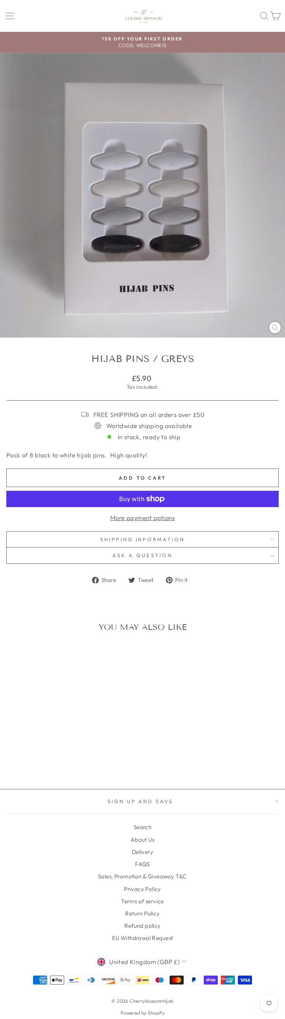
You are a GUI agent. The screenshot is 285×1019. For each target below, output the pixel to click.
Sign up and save (141, 801)
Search (142, 827)
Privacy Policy (142, 889)
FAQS (142, 864)
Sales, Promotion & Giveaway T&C (142, 876)
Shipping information (142, 539)
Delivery (142, 851)
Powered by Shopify (142, 1013)
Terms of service (142, 901)
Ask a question (142, 555)
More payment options (142, 518)
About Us (142, 839)
